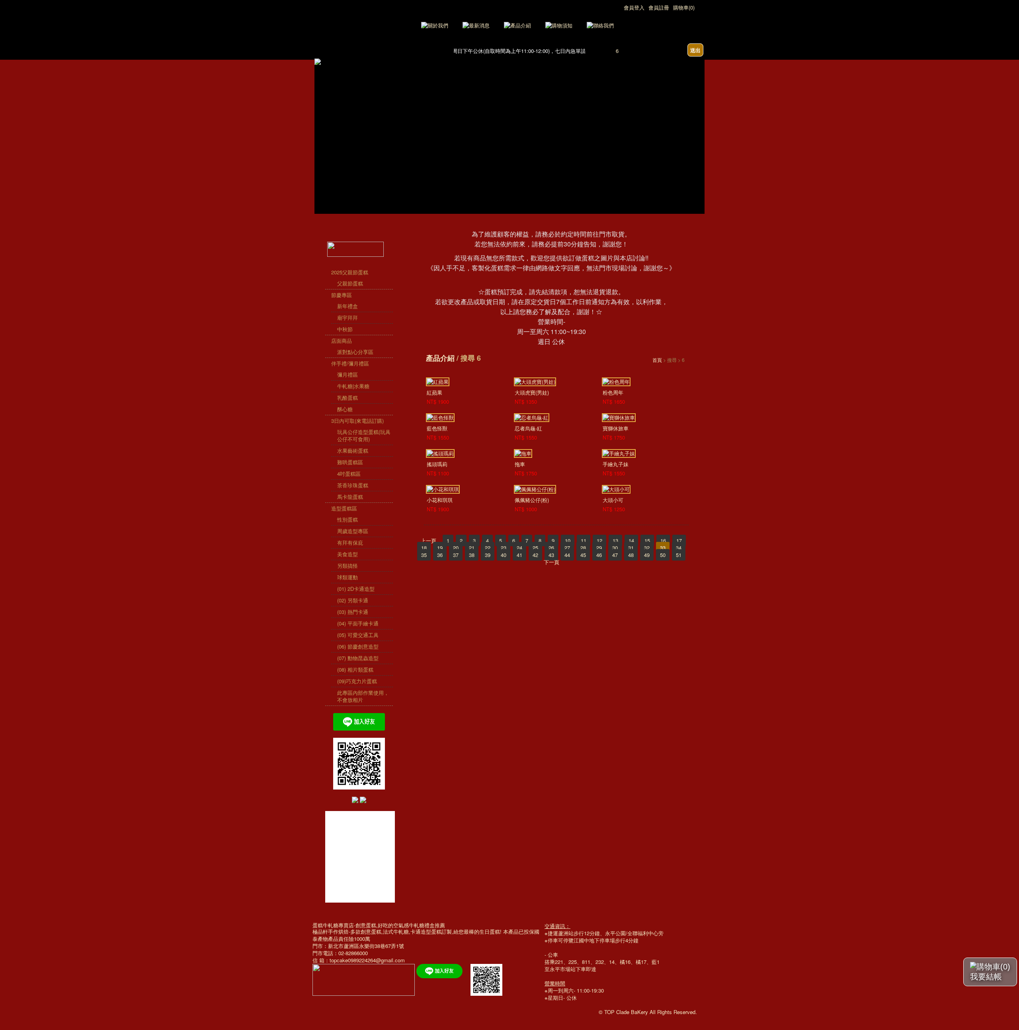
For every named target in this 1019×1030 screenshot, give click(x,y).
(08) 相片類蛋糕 (355, 669)
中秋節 (345, 329)
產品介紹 (440, 358)
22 (487, 547)
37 (456, 555)
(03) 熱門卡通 (352, 612)
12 (599, 540)
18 (424, 547)
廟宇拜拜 (347, 317)
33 (663, 547)
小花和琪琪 (440, 500)
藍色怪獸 (437, 428)
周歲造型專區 (352, 531)
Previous (320, 113)
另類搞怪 (347, 565)
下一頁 (551, 562)
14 (631, 540)
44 (567, 555)
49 (647, 555)
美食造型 (347, 554)
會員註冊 (658, 7)
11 (583, 540)
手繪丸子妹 (616, 464)
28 (583, 547)
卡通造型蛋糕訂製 (431, 931)
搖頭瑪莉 (437, 464)
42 (535, 555)
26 (551, 547)
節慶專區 (341, 295)
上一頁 (428, 540)
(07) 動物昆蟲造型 (358, 658)
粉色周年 (613, 392)
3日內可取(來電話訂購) (357, 420)
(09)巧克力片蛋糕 (357, 681)
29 (599, 547)
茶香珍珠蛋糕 (352, 485)
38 (471, 555)
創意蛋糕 (371, 931)
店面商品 (341, 340)
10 (567, 540)
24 (519, 547)
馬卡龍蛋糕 (350, 496)
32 (647, 547)
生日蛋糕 (489, 931)
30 (615, 547)
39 (487, 555)
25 (535, 547)
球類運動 (347, 577)
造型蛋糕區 (344, 508)
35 (424, 555)
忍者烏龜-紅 (528, 428)
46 (599, 555)
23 (503, 547)
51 (678, 555)
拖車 (520, 464)
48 (631, 555)
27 (567, 547)
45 (583, 555)
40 (503, 555)
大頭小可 (613, 500)
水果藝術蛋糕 (352, 450)
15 (647, 540)
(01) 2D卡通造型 (356, 588)
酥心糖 (345, 409)
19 (440, 547)
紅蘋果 (434, 392)
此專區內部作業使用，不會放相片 (363, 696)
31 (631, 547)
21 (471, 547)
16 (663, 540)
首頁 (657, 359)
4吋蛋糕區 (349, 473)
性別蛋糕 (347, 519)
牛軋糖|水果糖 (353, 386)
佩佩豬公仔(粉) (532, 500)
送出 (695, 50)
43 (551, 555)
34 (678, 547)
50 (663, 555)
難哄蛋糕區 (350, 462)
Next (699, 113)
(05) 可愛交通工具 (358, 635)
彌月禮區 (347, 374)
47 (615, 555)
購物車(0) (684, 7)
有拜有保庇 (350, 542)
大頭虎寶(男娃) (532, 392)
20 (456, 547)
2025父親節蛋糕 (349, 272)
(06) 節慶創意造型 (358, 646)
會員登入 (634, 7)
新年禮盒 (347, 306)
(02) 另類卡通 (352, 600)
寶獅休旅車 (616, 428)
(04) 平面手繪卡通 (358, 623)
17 (679, 540)
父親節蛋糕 (350, 283)
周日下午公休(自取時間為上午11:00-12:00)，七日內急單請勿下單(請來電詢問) (532, 51)
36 (440, 555)
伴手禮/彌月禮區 (350, 363)
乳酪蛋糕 (347, 397)
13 (615, 540)
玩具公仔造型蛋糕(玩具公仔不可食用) (363, 435)
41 (519, 555)
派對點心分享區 (355, 352)
